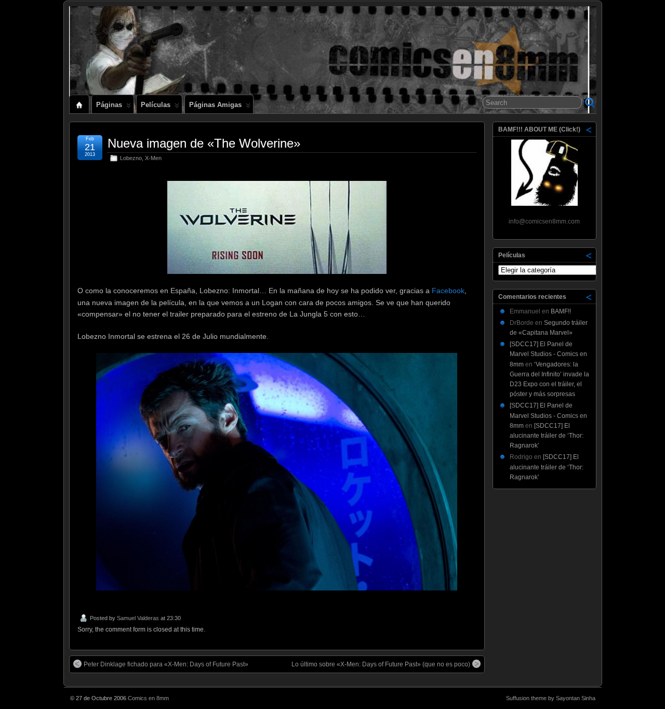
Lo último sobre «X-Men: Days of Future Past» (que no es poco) (380, 664)
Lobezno (131, 158)
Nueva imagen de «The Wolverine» (204, 143)
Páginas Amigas (215, 105)
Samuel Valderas (138, 618)
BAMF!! (561, 311)
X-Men (153, 158)
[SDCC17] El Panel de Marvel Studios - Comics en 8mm (548, 353)
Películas (155, 105)
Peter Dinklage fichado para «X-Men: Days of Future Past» (166, 664)
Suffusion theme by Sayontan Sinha (550, 698)
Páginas (109, 105)
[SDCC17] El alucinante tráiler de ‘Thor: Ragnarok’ (546, 435)
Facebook (448, 290)
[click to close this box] (589, 129)
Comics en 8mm (148, 698)
